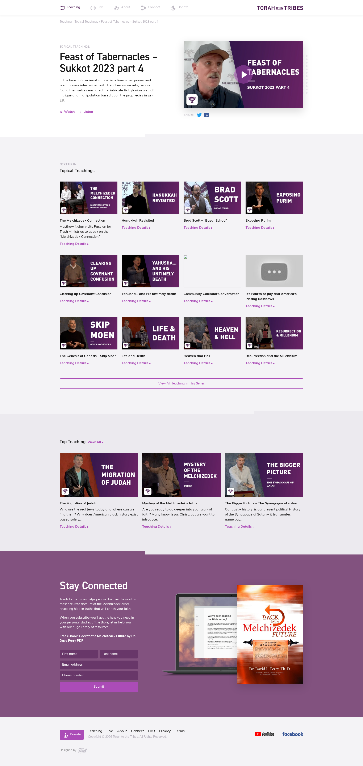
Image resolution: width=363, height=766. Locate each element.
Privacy (165, 731)
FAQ (151, 731)
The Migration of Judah (78, 503)
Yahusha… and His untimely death (149, 294)
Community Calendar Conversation (211, 294)
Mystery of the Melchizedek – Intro (169, 503)
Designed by (68, 750)
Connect (137, 731)
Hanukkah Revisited (138, 220)
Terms (180, 731)
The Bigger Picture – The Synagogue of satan (261, 503)
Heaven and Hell (197, 356)
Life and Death (133, 356)
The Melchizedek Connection (82, 220)
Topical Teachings (86, 21)
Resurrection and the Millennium (271, 356)
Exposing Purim (258, 220)
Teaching (66, 21)
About (122, 731)
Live (110, 731)
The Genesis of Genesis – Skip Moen (88, 356)
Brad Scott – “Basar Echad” (205, 220)
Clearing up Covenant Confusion (86, 294)
